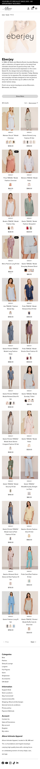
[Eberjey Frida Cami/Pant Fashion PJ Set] (29, 557)
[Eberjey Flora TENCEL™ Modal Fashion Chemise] (10, 161)
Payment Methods (8, 711)
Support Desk (6, 690)
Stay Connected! (7, 696)
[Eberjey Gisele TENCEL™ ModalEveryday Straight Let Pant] (29, 467)
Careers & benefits (8, 699)
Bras (3, 657)
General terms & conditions (11, 705)
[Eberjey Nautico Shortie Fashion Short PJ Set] (29, 512)
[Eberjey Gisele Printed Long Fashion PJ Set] (29, 118)
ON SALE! (5, 682)
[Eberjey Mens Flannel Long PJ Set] (10, 247)
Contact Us (5, 719)
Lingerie (4, 666)
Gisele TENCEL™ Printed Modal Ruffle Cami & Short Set (29, 622)
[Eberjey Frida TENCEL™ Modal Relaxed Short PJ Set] (29, 289)
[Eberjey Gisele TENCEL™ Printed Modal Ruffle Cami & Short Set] (29, 603)
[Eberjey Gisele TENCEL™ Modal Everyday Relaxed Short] (29, 247)
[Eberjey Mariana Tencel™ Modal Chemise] (10, 118)
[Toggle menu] (36, 8)
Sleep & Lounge (7, 663)
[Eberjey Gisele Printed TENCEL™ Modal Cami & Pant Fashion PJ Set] (10, 512)
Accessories (6, 679)
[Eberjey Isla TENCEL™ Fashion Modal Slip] (10, 289)
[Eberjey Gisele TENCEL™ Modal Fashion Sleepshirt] (29, 204)
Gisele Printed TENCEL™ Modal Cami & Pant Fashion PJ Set (11, 532)
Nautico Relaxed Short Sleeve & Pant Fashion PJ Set (10, 577)
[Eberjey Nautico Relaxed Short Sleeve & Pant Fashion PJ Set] (10, 557)
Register (5, 728)
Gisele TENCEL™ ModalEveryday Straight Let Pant (29, 486)
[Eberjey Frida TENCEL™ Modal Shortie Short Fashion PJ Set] (29, 332)
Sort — (26, 103)
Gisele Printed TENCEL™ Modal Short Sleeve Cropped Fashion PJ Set (11, 441)
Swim (4, 673)
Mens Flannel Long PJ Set (10, 264)
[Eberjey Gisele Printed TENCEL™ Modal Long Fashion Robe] (10, 332)
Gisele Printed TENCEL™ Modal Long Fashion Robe (11, 351)
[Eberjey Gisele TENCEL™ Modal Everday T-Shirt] (29, 377)
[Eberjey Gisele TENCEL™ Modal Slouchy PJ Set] (10, 467)
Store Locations (7, 693)
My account (6, 725)
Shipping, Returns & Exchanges (12, 702)
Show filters (20, 96)
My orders (5, 731)
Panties (4, 660)
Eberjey (10, 132)
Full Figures (6, 669)
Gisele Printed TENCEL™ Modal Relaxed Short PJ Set (11, 396)
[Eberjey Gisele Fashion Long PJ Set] (10, 603)
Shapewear (6, 676)
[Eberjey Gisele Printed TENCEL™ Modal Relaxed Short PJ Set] (10, 377)
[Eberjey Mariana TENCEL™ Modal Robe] (29, 161)
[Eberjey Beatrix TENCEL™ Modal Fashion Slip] (10, 204)
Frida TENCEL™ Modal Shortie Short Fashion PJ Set (29, 351)
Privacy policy (6, 708)
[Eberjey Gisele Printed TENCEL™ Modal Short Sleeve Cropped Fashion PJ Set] (10, 422)
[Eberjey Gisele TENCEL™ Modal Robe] (29, 422)
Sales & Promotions (8, 722)
